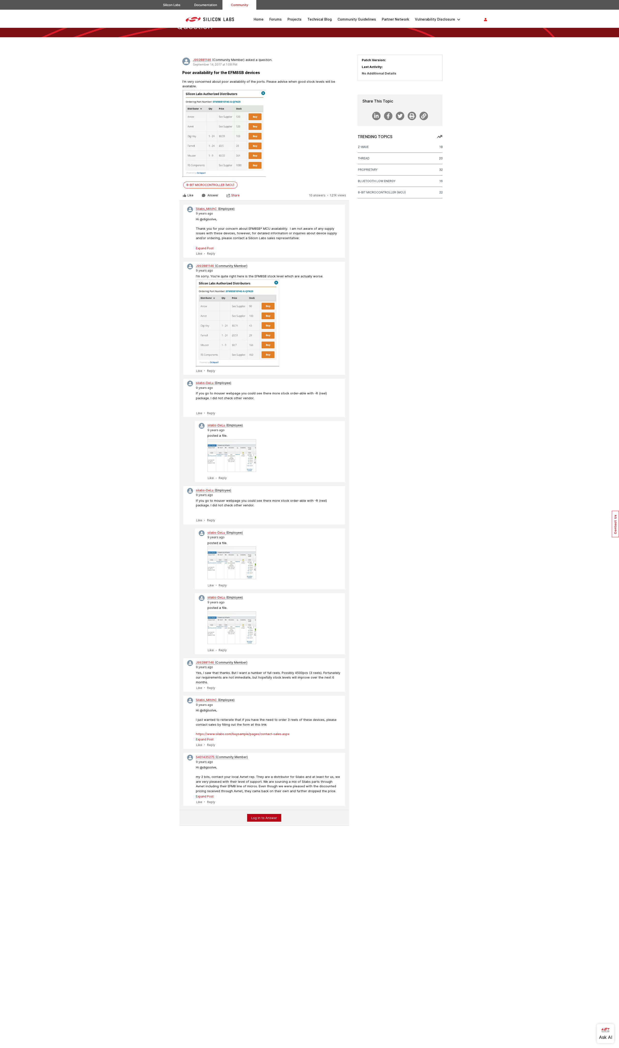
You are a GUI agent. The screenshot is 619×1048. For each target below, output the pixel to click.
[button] (615, 524)
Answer (212, 195)
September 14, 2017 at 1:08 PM (215, 64)
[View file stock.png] (232, 455)
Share (235, 195)
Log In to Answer (264, 818)
